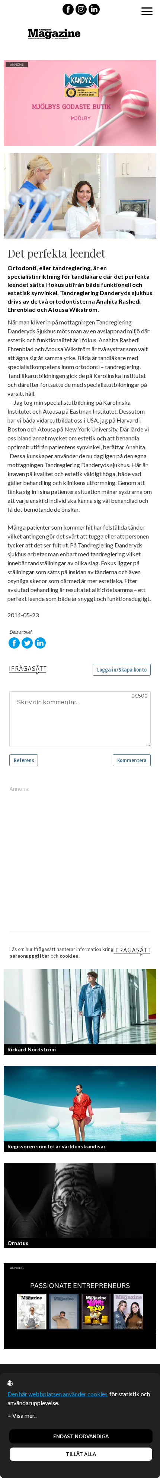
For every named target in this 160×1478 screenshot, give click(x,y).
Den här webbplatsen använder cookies (57, 1393)
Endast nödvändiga (81, 1436)
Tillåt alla (81, 1454)
